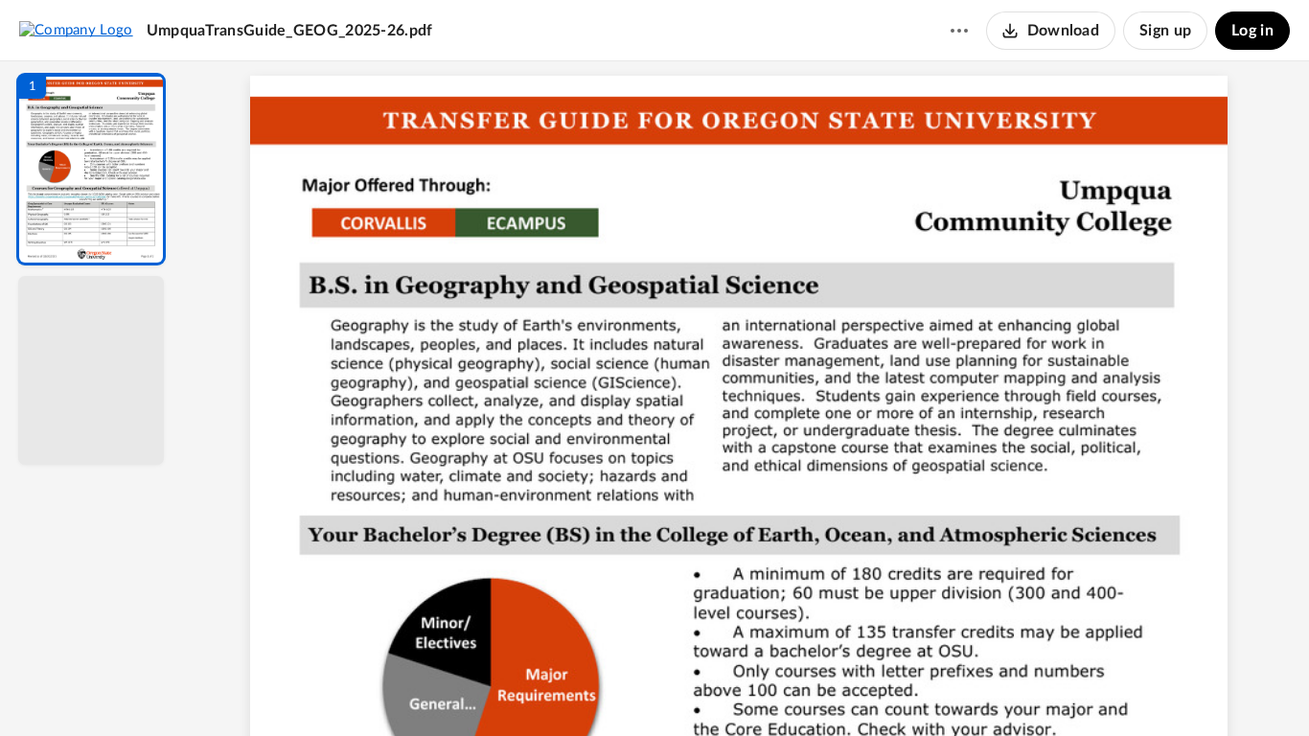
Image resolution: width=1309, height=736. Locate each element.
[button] (91, 169)
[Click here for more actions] (959, 31)
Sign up (1165, 30)
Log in (1252, 30)
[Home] (76, 29)
